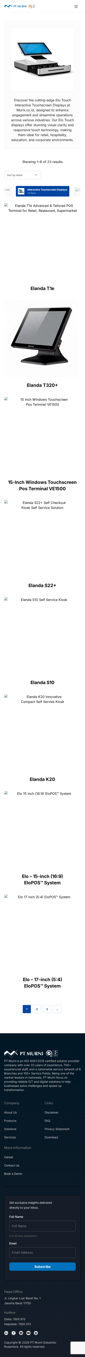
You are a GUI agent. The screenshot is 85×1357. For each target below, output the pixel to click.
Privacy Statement (57, 1129)
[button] (76, 6)
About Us (10, 1112)
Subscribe (42, 1267)
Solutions (10, 1129)
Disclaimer (51, 1112)
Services (10, 1137)
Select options (45, 863)
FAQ (47, 1120)
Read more (43, 269)
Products (10, 1120)
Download (51, 1137)
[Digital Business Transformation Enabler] (19, 6)
